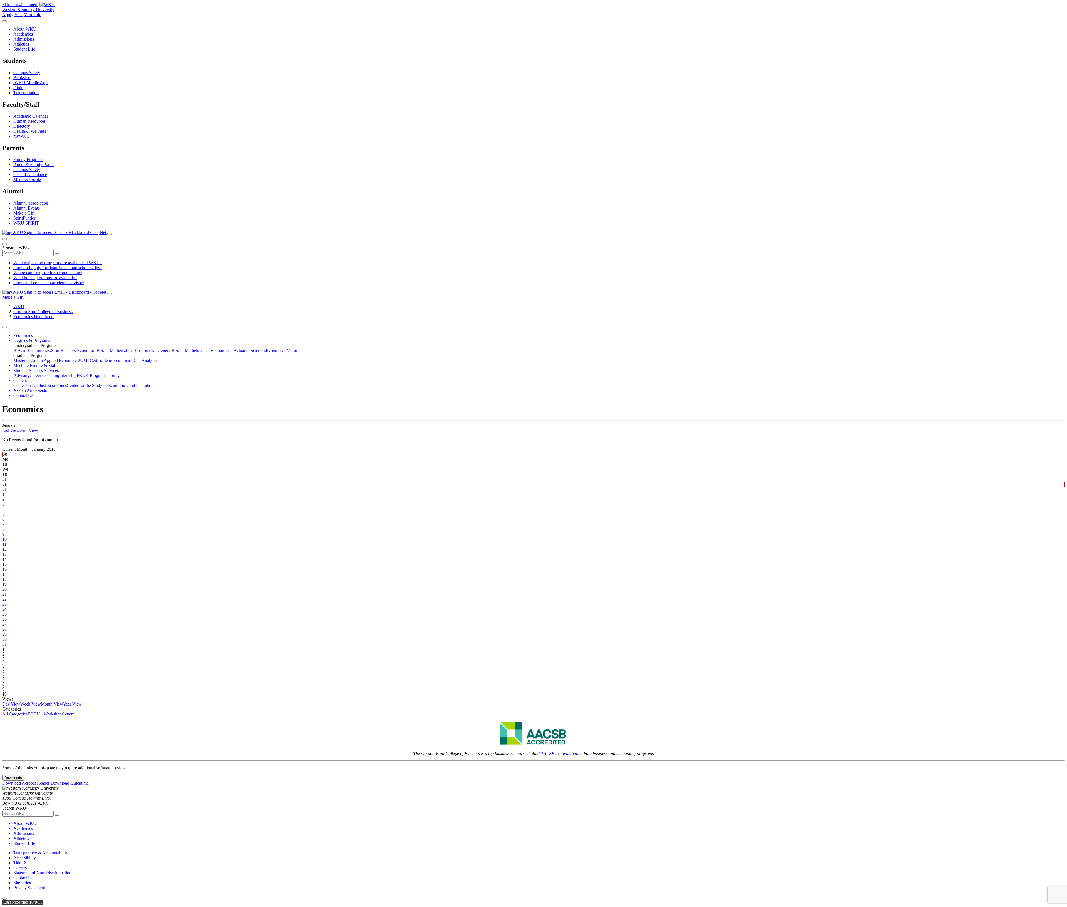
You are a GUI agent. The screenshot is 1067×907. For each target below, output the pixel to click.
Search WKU (15, 247)
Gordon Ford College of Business (43, 311)
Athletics (21, 44)
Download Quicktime (70, 783)
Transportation (26, 92)
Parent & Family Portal (33, 164)
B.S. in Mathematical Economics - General (133, 350)
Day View (11, 704)
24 (4, 609)
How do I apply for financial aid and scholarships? (57, 267)
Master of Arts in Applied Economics (45, 360)
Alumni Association (30, 203)
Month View (52, 704)
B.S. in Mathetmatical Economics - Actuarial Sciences (218, 350)
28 (4, 629)
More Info (32, 14)
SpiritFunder (24, 218)
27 (4, 624)
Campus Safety (26, 72)
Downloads (13, 778)
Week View (30, 704)
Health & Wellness (29, 131)
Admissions (23, 39)
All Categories (15, 714)
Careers (20, 867)
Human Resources (29, 121)
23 (4, 604)
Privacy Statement (29, 887)
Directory (21, 126)
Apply (7, 14)
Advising (21, 375)
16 (4, 569)
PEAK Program (91, 375)
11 (4, 544)
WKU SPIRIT (26, 223)
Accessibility (24, 857)
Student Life (24, 49)
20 (4, 589)
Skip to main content (20, 4)
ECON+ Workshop (45, 714)
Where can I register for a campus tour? (47, 272)
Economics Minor (281, 350)
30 (4, 639)
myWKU (21, 136)
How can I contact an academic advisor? (48, 282)
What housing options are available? (45, 277)
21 (4, 594)
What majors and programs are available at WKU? (57, 262)
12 (4, 549)
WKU (18, 306)
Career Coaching (44, 375)
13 (4, 554)
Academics (23, 34)
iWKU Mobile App (30, 82)
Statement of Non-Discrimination (42, 872)
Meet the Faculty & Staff (35, 365)
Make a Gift (23, 213)
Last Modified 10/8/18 (22, 902)
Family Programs (28, 159)
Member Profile (27, 179)
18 (4, 579)
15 (4, 564)
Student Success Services (36, 370)
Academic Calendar (30, 116)
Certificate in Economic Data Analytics (124, 360)
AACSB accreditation (559, 753)
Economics (23, 335)
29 (4, 634)
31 (4, 644)
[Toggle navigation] (4, 327)
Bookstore (22, 77)
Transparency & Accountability (40, 852)
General (69, 714)
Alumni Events (26, 208)
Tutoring (112, 375)
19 (4, 584)
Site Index (22, 882)
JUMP (84, 360)
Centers (20, 380)
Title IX (20, 862)
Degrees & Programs (31, 340)
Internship (68, 375)
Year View (72, 704)
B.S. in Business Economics (71, 350)
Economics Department (33, 316)
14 (4, 559)
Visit (18, 14)
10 (4, 539)
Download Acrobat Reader (26, 783)
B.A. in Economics (30, 350)
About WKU (24, 29)
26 (4, 619)
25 (4, 614)
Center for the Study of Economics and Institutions (111, 385)
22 (4, 599)
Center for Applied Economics (40, 385)
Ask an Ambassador (31, 390)
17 (4, 574)
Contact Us (23, 395)
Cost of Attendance (30, 174)
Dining (19, 87)
